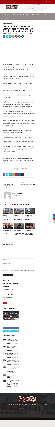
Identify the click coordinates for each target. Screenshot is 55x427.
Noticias (7, 21)
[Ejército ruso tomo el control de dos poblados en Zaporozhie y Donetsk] (19, 226)
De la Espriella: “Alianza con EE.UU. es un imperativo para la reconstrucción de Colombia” (29, 233)
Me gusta (16, 327)
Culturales (8, 357)
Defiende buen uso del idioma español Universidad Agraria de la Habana (28, 184)
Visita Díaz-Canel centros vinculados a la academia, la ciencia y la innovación (13, 362)
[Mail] (48, 1)
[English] (35, 10)
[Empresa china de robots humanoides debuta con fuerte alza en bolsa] (30, 211)
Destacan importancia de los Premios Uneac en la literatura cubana (13, 355)
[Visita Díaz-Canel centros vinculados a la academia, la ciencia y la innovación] (4, 360)
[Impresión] (22, 36)
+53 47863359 (8, 1)
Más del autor (24, 204)
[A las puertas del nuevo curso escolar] (4, 375)
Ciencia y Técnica (6, 18)
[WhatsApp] (13, 36)
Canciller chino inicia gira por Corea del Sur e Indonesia (7, 232)
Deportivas (44, 14)
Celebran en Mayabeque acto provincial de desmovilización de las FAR (12, 348)
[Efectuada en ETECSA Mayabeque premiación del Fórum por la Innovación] (4, 339)
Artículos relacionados (10, 204)
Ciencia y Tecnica (28, 213)
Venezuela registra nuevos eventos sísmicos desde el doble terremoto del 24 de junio (19, 218)
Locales (4, 14)
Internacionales (22, 14)
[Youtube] (51, 1)
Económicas (38, 14)
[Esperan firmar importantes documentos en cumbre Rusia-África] (8, 211)
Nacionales (15, 14)
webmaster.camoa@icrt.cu (24, 2)
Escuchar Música (8, 297)
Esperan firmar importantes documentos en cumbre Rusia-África (13, 368)
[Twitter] (50, 1)
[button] (45, 1)
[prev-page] (3, 238)
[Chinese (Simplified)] (33, 10)
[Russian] (38, 10)
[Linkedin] (19, 36)
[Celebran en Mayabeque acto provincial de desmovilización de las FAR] (4, 346)
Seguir (17, 330)
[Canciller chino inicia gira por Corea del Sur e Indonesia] (8, 226)
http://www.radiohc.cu (16, 195)
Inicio (4, 21)
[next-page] (6, 238)
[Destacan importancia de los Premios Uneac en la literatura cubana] (4, 353)
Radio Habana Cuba (7, 33)
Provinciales (9, 14)
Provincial (8, 350)
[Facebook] (46, 1)
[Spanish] (41, 10)
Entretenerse (7, 299)
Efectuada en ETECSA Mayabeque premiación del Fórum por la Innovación (12, 341)
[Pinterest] (16, 36)
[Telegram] (10, 36)
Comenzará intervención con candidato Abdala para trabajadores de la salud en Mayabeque (9, 185)
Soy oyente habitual (8, 289)
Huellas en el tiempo (30, 14)
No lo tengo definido (8, 294)
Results (17, 302)
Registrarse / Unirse (39, 1)
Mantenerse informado (9, 292)
